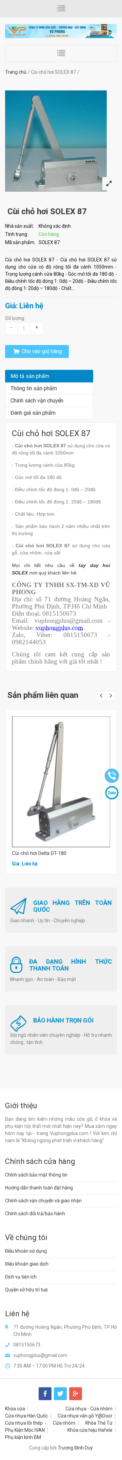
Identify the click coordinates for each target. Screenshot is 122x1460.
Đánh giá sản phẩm (33, 413)
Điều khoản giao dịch (26, 1264)
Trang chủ (15, 72)
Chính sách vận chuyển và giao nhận (43, 1200)
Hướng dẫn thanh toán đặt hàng (39, 1187)
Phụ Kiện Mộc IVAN (25, 1430)
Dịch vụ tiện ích (21, 1276)
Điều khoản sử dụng (26, 1251)
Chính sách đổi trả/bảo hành (35, 1213)
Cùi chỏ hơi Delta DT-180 (39, 853)
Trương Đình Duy (75, 1447)
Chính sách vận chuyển (37, 400)
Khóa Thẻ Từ (99, 1423)
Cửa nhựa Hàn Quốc (26, 1416)
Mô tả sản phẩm (30, 376)
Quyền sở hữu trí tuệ (26, 1289)
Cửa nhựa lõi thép (24, 1423)
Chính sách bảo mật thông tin (36, 1175)
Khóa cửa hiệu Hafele (90, 1430)
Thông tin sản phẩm (34, 388)
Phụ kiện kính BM (23, 1437)
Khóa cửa (15, 1408)
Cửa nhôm (64, 1423)
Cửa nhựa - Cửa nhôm (89, 1408)
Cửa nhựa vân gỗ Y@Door (85, 1416)
